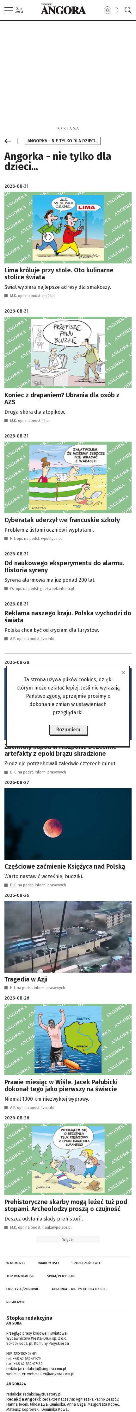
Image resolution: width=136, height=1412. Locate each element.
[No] (123, 672)
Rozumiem (68, 730)
